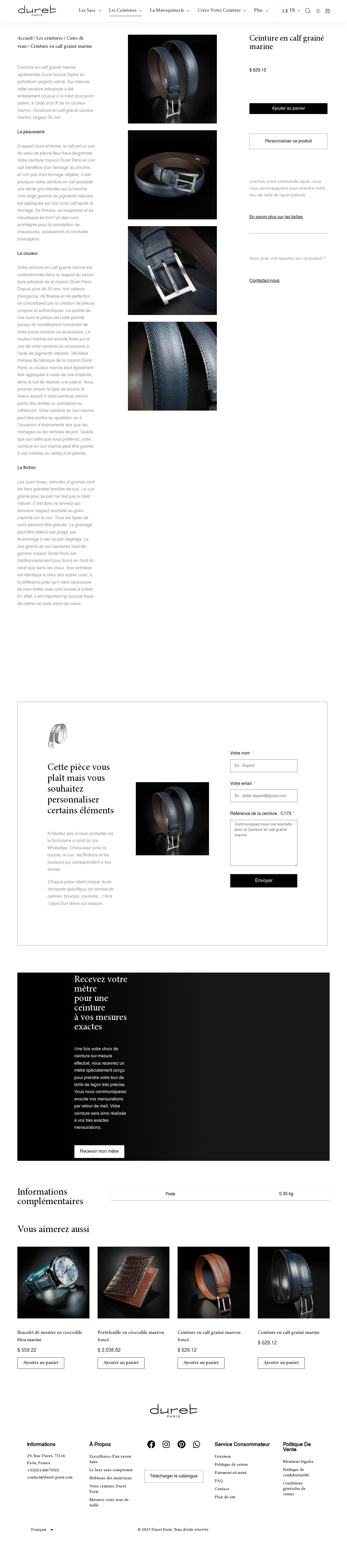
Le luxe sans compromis (111, 1470)
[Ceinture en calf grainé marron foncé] (214, 1283)
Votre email (241, 783)
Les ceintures (123, 10)
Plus (258, 10)
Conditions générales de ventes (294, 1488)
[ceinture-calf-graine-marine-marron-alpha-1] (172, 79)
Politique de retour (231, 1465)
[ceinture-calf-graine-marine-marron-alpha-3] (172, 270)
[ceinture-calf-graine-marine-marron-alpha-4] (172, 366)
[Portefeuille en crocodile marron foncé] (134, 1283)
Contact (222, 1489)
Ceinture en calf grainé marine (289, 1332)
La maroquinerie (167, 10)
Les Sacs (87, 10)
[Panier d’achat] (328, 11)
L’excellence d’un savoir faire (110, 1459)
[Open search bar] (308, 11)
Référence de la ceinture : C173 (261, 813)
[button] (291, 11)
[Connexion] (318, 11)
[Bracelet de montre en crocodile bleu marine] (53, 1283)
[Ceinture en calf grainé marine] (294, 1283)
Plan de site (225, 1497)
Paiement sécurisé (231, 1473)
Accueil (25, 38)
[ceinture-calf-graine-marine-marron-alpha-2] (172, 174)
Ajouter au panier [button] (41, 1362)
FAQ (219, 1481)
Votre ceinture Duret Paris (107, 1489)
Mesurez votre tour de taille (109, 1502)
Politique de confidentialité (296, 1472)
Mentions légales (298, 1462)
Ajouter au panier (288, 108)
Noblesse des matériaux (110, 1478)
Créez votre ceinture (219, 10)
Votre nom (240, 753)
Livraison (223, 1456)
